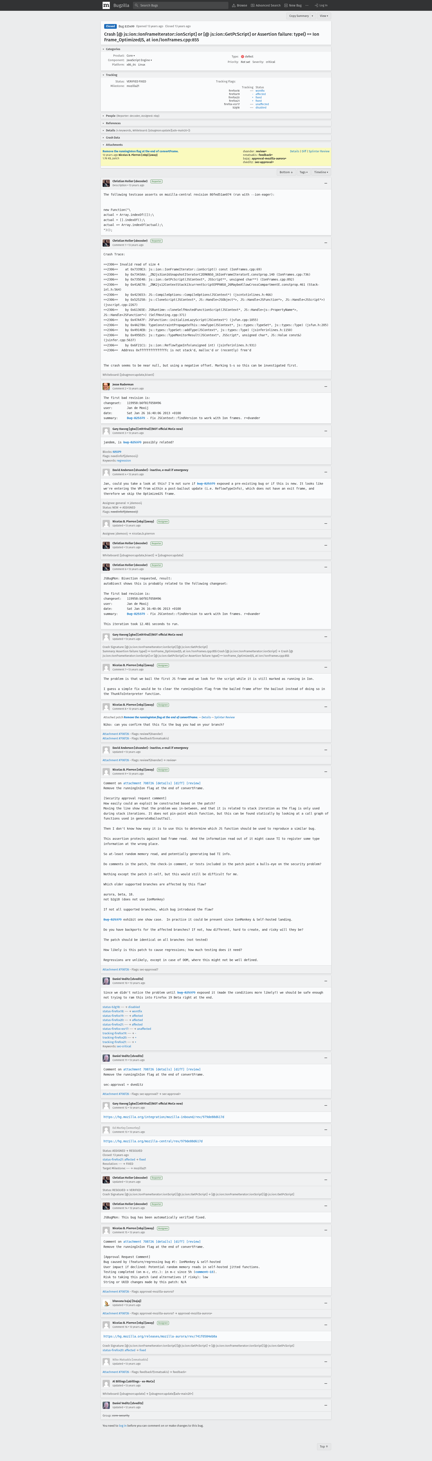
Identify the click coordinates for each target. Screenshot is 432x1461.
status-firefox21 (113, 1024)
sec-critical (124, 1046)
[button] (320, 5)
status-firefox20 (113, 1020)
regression (124, 460)
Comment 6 (119, 569)
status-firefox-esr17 (115, 1028)
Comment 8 (119, 708)
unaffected (262, 104)
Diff (304, 151)
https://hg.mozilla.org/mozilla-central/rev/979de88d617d (153, 1141)
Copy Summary (299, 16)
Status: (119, 81)
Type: (235, 56)
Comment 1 (119, 245)
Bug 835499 (126, 26)
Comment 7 (119, 669)
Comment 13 (119, 1132)
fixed (259, 97)
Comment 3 (119, 433)
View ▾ (324, 16)
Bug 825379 (136, 418)
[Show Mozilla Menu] (106, 5)
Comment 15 (119, 1232)
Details (294, 151)
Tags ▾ (304, 172)
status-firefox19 (113, 1015)
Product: (118, 55)
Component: (116, 60)
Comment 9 (119, 773)
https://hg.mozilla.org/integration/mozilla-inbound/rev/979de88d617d (164, 1117)
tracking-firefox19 (114, 1033)
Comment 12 (119, 1107)
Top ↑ (324, 1446)
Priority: (233, 62)
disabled (261, 107)
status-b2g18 (111, 1007)
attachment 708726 (138, 783)
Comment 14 (119, 1208)
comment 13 (204, 1272)
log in (123, 1425)
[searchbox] (180, 5)
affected (261, 94)
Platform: (118, 64)
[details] (164, 783)
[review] (193, 783)
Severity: (258, 62)
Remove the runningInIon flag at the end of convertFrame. (140, 151)
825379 (117, 451)
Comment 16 (119, 1326)
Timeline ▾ (321, 172)
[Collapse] (325, 183)
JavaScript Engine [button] (139, 60)
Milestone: (117, 86)
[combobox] (180, 5)
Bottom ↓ (286, 172)
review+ (261, 151)
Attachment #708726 (116, 734)
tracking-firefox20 (114, 1037)
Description (119, 185)
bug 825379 (132, 442)
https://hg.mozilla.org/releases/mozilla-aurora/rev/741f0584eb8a (160, 1336)
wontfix (260, 90)
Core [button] (131, 55)
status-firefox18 (113, 1011)
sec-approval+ (264, 162)
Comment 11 (119, 1060)
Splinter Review (319, 151)
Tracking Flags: (226, 81)
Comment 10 (120, 983)
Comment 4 (119, 474)
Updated (117, 525)
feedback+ (266, 155)
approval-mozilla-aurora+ (269, 158)
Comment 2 (119, 388)
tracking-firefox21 (114, 1042)
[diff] (179, 783)
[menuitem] (239, 5)
